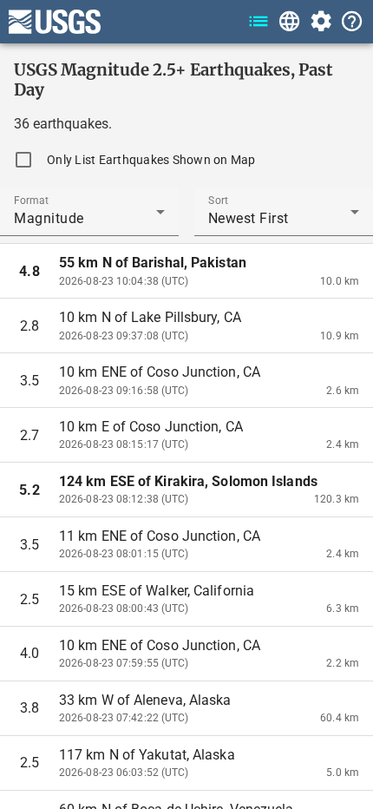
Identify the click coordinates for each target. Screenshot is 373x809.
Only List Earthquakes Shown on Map (151, 160)
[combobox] (89, 218)
